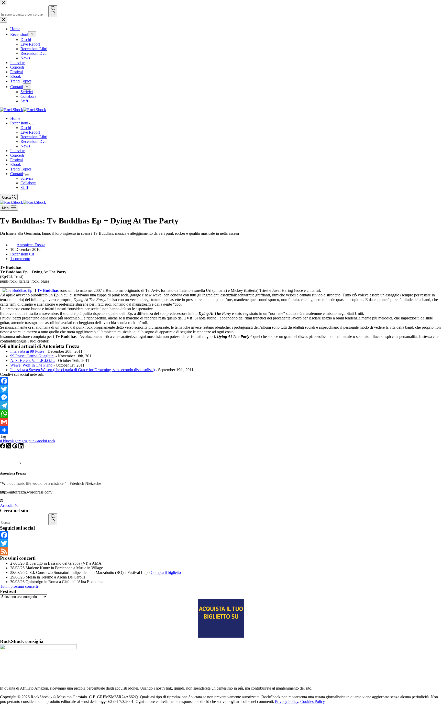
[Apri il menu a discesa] (32, 124)
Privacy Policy (286, 701)
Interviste (17, 150)
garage (18, 441)
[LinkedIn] (21, 447)
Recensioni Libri (33, 137)
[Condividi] (221, 430)
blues (6, 441)
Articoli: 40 (9, 505)
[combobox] (23, 522)
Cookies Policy (312, 701)
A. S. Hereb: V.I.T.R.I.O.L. (32, 360)
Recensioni (19, 123)
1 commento (20, 258)
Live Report (30, 132)
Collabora (28, 183)
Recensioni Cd (22, 254)
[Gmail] (221, 422)
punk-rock (35, 441)
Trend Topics (20, 169)
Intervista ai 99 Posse (27, 351)
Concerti (17, 155)
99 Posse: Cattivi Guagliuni (32, 356)
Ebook (15, 164)
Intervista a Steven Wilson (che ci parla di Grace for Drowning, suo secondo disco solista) (82, 370)
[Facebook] (221, 381)
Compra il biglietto (166, 572)
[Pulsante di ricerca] (52, 519)
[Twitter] (221, 389)
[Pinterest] (15, 447)
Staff (24, 187)
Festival (16, 160)
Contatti (16, 173)
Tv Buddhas (48, 290)
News (25, 146)
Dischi (25, 127)
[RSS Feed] (221, 551)
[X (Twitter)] (9, 447)
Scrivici (26, 178)
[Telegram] (221, 405)
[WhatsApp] (221, 414)
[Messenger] (221, 397)
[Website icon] (1, 501)
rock (50, 441)
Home (15, 118)
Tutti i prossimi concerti (19, 586)
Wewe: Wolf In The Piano (31, 365)
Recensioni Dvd (33, 141)
